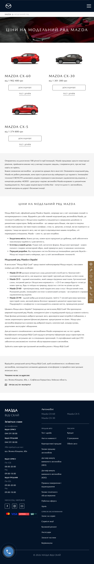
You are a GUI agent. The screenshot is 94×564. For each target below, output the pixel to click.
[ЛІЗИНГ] (91, 288)
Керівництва (46, 543)
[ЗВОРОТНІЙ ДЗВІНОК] (91, 294)
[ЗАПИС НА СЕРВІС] (91, 270)
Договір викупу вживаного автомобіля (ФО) (51, 461)
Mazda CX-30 (48, 418)
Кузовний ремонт (49, 527)
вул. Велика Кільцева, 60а (16, 451)
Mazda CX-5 (73, 414)
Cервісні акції (47, 521)
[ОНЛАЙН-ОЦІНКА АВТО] (91, 276)
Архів (43, 506)
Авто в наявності (48, 438)
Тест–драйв (46, 433)
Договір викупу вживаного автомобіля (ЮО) (51, 474)
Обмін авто (72, 443)
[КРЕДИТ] (91, 282)
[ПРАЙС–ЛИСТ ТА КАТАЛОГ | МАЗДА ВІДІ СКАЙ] (91, 300)
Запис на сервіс (48, 516)
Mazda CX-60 (48, 414)
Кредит (70, 433)
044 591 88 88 (11, 433)
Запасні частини (48, 537)
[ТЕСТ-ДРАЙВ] (91, 264)
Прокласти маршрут (20, 385)
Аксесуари (46, 532)
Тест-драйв (25, 94)
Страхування (72, 438)
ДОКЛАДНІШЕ (25, 88)
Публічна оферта (49, 501)
